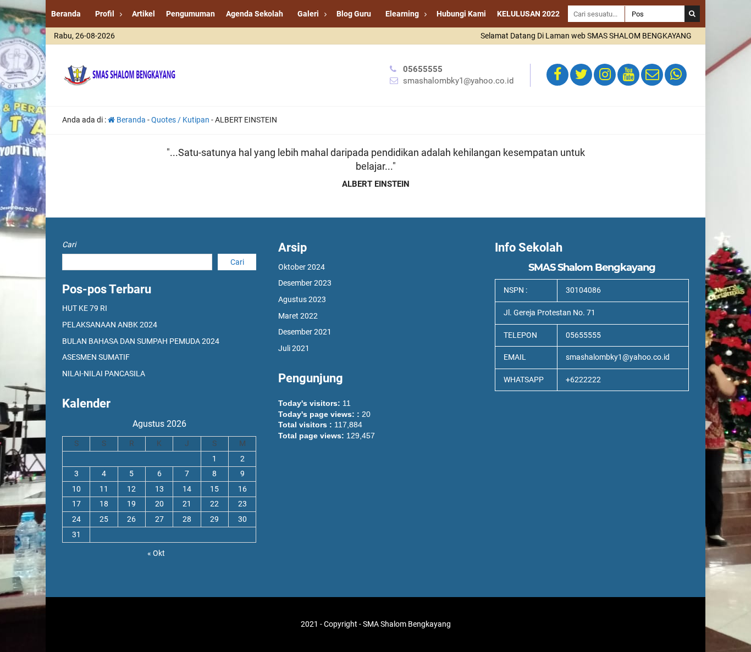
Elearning (402, 13)
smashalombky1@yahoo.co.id (458, 81)
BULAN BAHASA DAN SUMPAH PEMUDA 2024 (140, 341)
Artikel (143, 13)
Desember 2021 (305, 331)
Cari (69, 244)
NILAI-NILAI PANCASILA (103, 373)
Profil (104, 13)
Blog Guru (353, 13)
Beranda (66, 13)
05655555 (423, 69)
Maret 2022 (298, 315)
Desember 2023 (305, 282)
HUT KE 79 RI (84, 308)
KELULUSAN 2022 (528, 13)
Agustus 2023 (302, 299)
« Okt (156, 553)
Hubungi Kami (461, 13)
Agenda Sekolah (254, 13)
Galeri (308, 13)
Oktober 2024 (301, 267)
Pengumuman (190, 13)
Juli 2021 (294, 348)
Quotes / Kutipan (180, 119)
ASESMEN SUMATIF (96, 357)
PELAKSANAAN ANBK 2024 (109, 324)
